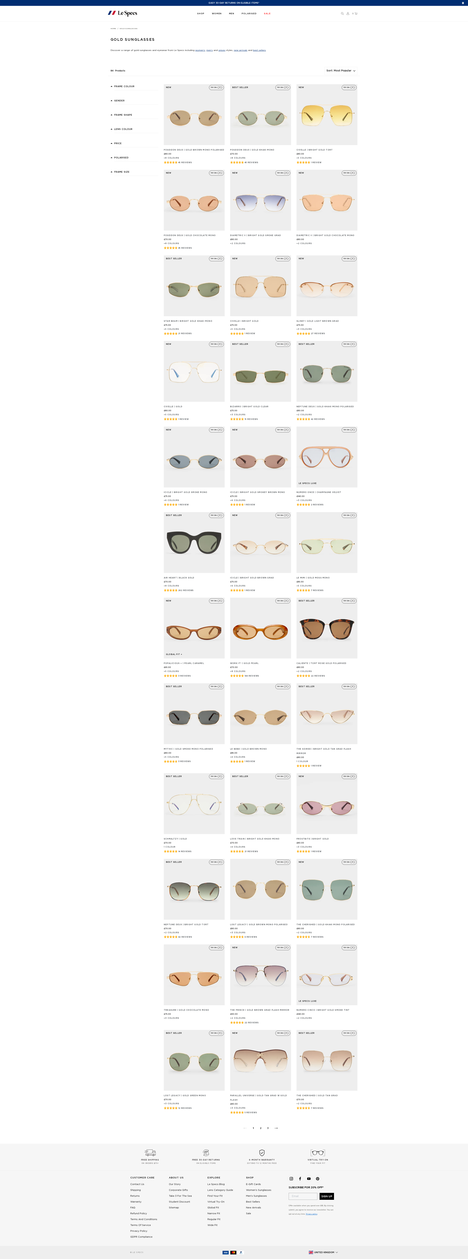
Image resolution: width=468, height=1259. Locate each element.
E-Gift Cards (253, 1184)
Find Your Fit (215, 1196)
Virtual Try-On (215, 1202)
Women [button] (217, 14)
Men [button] (231, 14)
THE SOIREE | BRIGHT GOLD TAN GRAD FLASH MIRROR (324, 751)
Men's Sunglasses (256, 1196)
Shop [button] (200, 14)
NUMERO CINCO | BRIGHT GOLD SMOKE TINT (323, 1010)
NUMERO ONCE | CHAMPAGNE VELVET (319, 492)
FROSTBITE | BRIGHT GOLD (313, 839)
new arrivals (240, 50)
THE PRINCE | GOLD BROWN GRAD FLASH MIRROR (259, 1010)
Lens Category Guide (220, 1190)
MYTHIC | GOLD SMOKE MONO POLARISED (188, 749)
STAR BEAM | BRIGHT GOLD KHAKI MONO (188, 321)
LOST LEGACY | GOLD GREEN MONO (185, 1096)
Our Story (175, 1184)
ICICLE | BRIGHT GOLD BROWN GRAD (252, 578)
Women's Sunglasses (258, 1190)
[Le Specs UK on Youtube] (308, 1178)
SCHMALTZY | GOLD (175, 839)
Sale (248, 1213)
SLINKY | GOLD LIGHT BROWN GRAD (318, 321)
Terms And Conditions (143, 1219)
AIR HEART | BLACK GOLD (179, 578)
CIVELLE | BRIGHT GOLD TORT (315, 150)
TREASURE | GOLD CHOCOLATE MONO (186, 1010)
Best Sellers (253, 1202)
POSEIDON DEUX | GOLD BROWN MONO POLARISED (194, 150)
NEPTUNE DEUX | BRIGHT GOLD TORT (186, 925)
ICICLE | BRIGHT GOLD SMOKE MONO (185, 492)
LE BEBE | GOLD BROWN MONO (248, 749)
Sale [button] (267, 14)
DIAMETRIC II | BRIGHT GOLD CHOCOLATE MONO (325, 235)
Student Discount (179, 1202)
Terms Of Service (140, 1225)
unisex (221, 50)
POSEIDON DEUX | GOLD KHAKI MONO (252, 150)
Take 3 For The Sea (180, 1196)
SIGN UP (326, 1196)
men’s (209, 50)
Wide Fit (212, 1225)
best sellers (259, 50)
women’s (200, 50)
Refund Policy (138, 1213)
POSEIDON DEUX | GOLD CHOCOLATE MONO (190, 235)
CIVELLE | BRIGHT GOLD (244, 321)
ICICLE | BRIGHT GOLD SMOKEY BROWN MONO (257, 492)
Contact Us (137, 1184)
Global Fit (213, 1208)
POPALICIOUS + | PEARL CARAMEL (184, 663)
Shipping (135, 1190)
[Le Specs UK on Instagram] (291, 1178)
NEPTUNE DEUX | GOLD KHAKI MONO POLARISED (325, 407)
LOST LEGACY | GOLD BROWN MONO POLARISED (259, 925)
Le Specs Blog (216, 1184)
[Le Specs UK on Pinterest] (317, 1178)
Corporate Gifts (178, 1190)
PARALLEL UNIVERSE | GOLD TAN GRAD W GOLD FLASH (258, 1098)
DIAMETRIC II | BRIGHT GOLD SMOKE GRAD (255, 235)
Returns (135, 1196)
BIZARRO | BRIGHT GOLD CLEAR (249, 407)
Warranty (135, 1202)
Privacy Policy (138, 1231)
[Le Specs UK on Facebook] (300, 1178)
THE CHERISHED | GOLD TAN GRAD (317, 1096)
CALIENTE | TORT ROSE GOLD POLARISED (321, 663)
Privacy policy (311, 1214)
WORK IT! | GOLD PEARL (244, 663)
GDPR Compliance (141, 1237)
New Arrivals (253, 1208)
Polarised (249, 14)
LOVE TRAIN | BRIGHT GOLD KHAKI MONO (255, 839)
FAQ (132, 1208)
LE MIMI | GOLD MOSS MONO (313, 578)
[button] (342, 13)
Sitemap (174, 1208)
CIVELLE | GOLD (173, 407)
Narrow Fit (213, 1213)
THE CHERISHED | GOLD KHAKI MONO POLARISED (326, 925)
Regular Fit (213, 1219)
